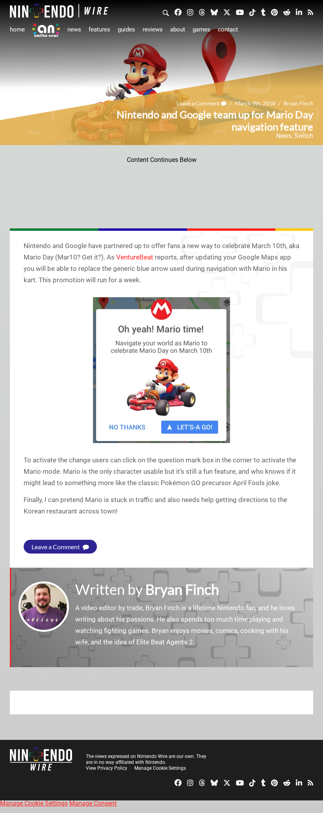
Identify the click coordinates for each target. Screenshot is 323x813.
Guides (126, 29)
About (177, 29)
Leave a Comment (198, 103)
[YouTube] (240, 11)
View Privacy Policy (106, 768)
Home (17, 29)
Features (99, 29)
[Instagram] (190, 11)
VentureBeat (134, 257)
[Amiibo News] (46, 30)
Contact (228, 29)
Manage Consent (93, 803)
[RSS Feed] (310, 11)
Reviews (153, 29)
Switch (303, 136)
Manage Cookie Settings (160, 768)
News (74, 29)
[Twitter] (226, 11)
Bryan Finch (298, 103)
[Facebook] (178, 11)
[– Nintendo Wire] (59, 11)
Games (201, 29)
